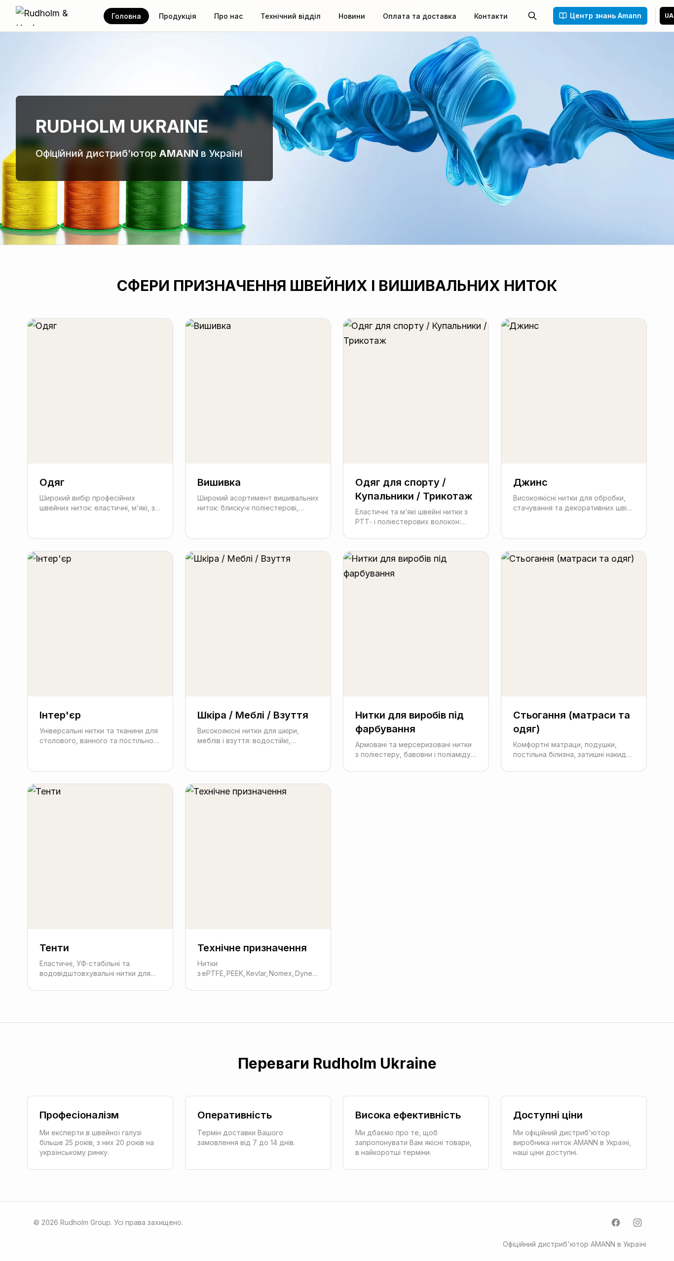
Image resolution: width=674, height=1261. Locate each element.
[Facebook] (616, 1222)
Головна (126, 16)
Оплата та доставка (419, 16)
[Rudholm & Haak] (54, 16)
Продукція (177, 16)
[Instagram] (637, 1222)
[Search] (532, 16)
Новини (351, 16)
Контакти (491, 16)
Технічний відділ (291, 16)
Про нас (228, 16)
